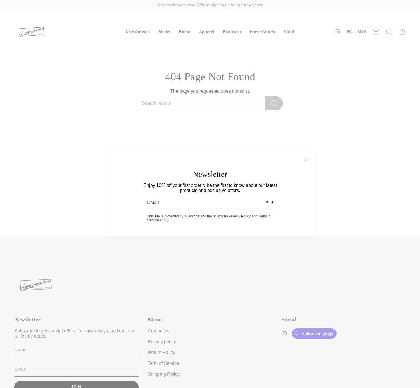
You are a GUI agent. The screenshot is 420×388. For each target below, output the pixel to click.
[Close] (306, 160)
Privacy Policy (240, 216)
